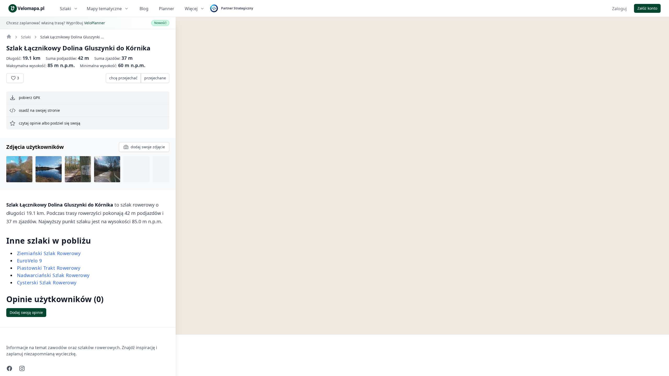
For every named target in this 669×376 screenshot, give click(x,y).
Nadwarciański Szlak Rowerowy (53, 275)
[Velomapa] (8, 36)
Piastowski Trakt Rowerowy (48, 268)
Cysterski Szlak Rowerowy (47, 282)
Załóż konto (647, 8)
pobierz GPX (29, 97)
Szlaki (65, 8)
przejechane (155, 77)
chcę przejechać (123, 77)
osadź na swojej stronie (39, 110)
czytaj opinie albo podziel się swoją (49, 123)
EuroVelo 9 (29, 260)
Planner (166, 8)
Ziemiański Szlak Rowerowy (48, 253)
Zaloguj (619, 8)
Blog (144, 8)
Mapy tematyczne (104, 8)
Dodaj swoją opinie (26, 312)
